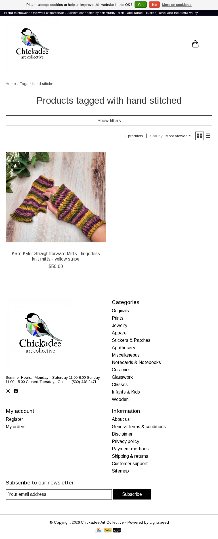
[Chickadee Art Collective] (32, 44)
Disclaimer (122, 434)
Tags (24, 84)
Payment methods (130, 448)
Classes (120, 384)
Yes (141, 5)
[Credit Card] (98, 530)
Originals (120, 310)
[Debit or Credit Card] (117, 530)
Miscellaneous (126, 355)
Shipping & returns (130, 456)
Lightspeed (159, 522)
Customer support (130, 463)
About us (121, 419)
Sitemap (120, 471)
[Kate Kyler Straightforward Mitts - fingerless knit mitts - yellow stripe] (56, 197)
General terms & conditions (139, 426)
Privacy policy (125, 441)
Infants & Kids (126, 392)
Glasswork (122, 377)
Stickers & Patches (131, 340)
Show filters (109, 120)
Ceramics (121, 369)
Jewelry (119, 325)
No (154, 5)
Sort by (156, 136)
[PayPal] (108, 530)
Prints (117, 318)
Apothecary (123, 347)
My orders (16, 426)
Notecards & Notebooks (136, 362)
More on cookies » (177, 5)
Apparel (119, 332)
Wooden (120, 399)
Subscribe (132, 494)
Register (14, 419)
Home (11, 84)
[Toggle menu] (206, 44)
